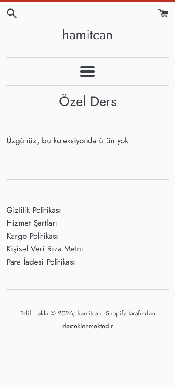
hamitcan (87, 35)
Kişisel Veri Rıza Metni (44, 248)
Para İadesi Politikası (40, 262)
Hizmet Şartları (31, 223)
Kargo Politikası (32, 236)
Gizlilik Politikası (33, 210)
